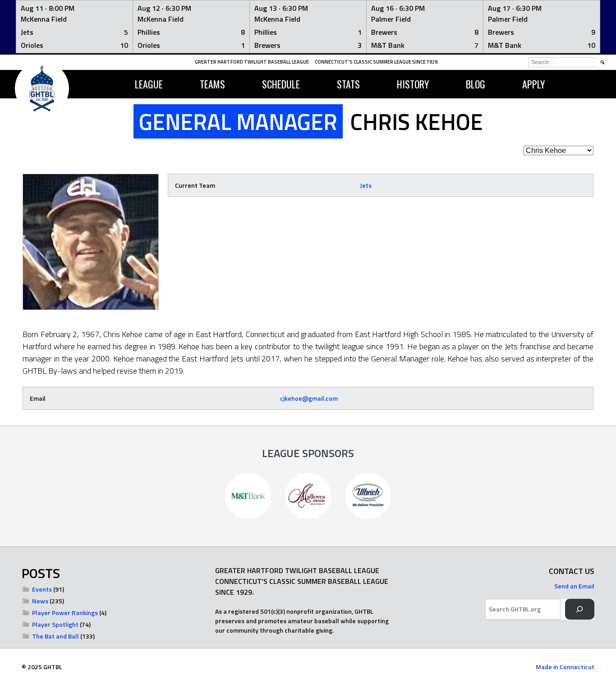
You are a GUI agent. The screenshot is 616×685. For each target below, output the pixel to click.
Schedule (281, 84)
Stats (348, 84)
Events (42, 589)
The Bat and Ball (55, 636)
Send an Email (574, 586)
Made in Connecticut (565, 666)
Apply (533, 84)
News (40, 601)
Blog (475, 84)
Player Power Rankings (65, 612)
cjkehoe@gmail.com (309, 398)
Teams (212, 84)
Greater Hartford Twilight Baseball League (252, 61)
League (149, 84)
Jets (366, 185)
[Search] (579, 609)
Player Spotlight (55, 624)
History (413, 84)
